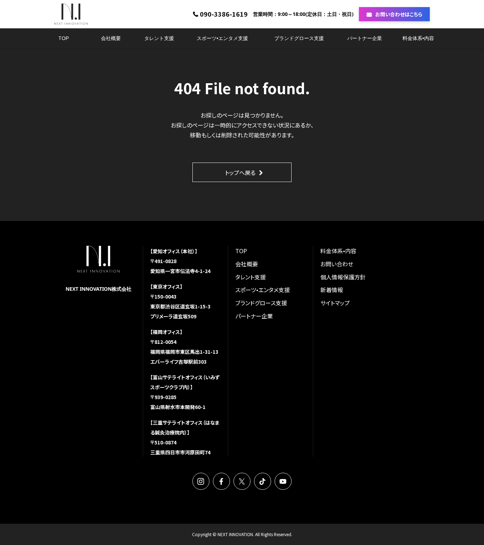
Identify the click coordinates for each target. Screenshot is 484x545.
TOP (63, 38)
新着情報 (331, 289)
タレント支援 (159, 38)
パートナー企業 (364, 38)
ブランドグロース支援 (299, 38)
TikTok (262, 481)
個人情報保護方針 (343, 277)
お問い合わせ (336, 264)
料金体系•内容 (418, 38)
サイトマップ (335, 303)
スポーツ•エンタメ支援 (222, 38)
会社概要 (111, 38)
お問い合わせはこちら (398, 14)
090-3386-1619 (224, 14)
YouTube (283, 481)
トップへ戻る (240, 172)
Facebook (221, 481)
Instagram (200, 481)
